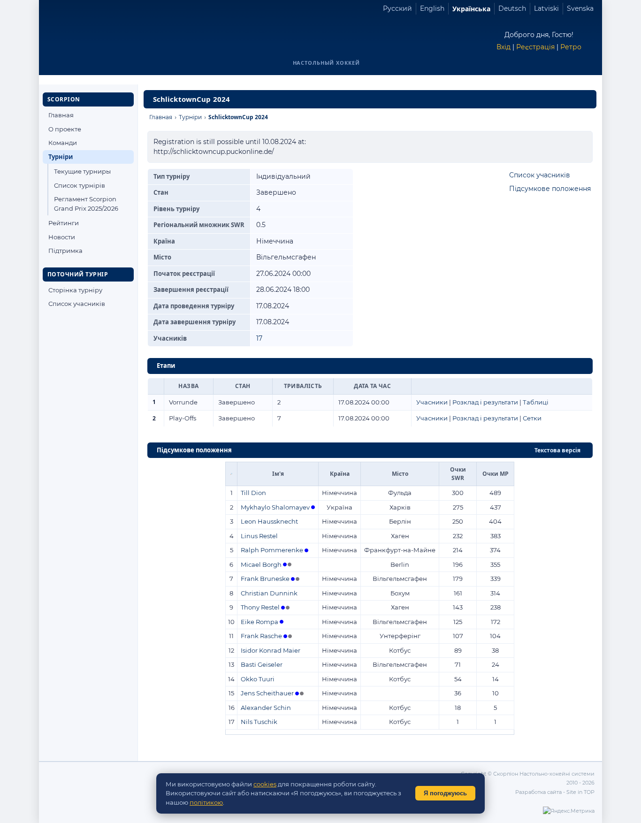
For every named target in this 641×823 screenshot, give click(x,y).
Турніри (60, 156)
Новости (61, 237)
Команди (62, 142)
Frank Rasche (261, 636)
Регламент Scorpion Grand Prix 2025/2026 (86, 203)
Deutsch (512, 8)
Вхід (503, 47)
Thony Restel (260, 607)
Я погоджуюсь (445, 793)
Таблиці (536, 402)
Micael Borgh (261, 564)
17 (259, 338)
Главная (61, 115)
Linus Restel (259, 536)
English (432, 8)
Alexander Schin (266, 707)
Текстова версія (557, 450)
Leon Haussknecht (269, 521)
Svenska (580, 8)
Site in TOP (580, 792)
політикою (206, 802)
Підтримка (65, 250)
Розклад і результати (485, 402)
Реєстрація (535, 47)
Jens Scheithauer (267, 693)
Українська (471, 8)
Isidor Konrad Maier (270, 650)
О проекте (64, 129)
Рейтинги (63, 223)
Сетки (532, 418)
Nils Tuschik (259, 721)
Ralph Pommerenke (272, 550)
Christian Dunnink (269, 593)
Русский (397, 8)
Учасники (432, 402)
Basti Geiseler (261, 664)
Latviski (546, 8)
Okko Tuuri (258, 679)
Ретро (570, 47)
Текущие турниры (82, 171)
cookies (264, 784)
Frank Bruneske (265, 578)
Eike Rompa (259, 621)
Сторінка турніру (75, 290)
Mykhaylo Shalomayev (275, 507)
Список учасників (76, 303)
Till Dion (253, 492)
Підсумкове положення (550, 188)
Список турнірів (79, 185)
